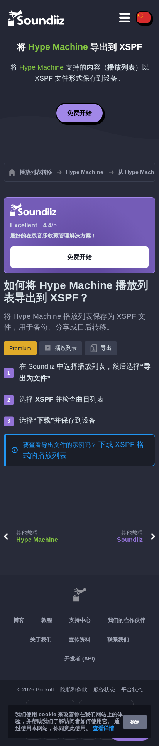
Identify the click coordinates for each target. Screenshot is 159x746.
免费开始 (79, 113)
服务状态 (104, 689)
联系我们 (118, 639)
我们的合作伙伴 (126, 620)
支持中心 (80, 620)
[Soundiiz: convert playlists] (79, 594)
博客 (19, 620)
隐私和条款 (73, 689)
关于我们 (41, 639)
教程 (46, 620)
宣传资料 (79, 639)
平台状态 (132, 689)
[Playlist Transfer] (37, 17)
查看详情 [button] (103, 728)
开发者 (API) (79, 658)
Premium (20, 348)
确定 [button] (135, 722)
